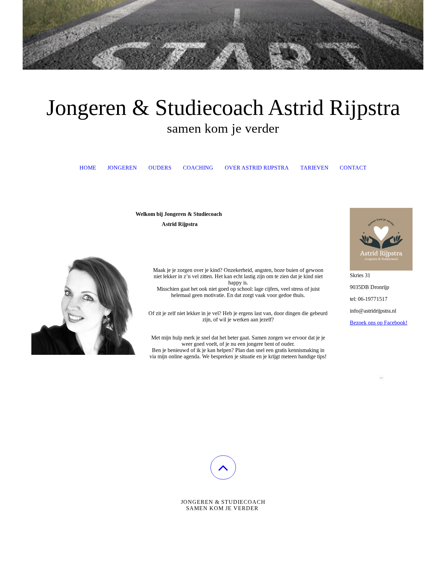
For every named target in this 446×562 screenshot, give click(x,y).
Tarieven (314, 168)
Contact (353, 168)
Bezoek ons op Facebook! (378, 323)
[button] (223, 467)
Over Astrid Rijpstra (257, 168)
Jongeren (122, 168)
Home (87, 168)
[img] (223, 35)
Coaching (198, 168)
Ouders (159, 168)
